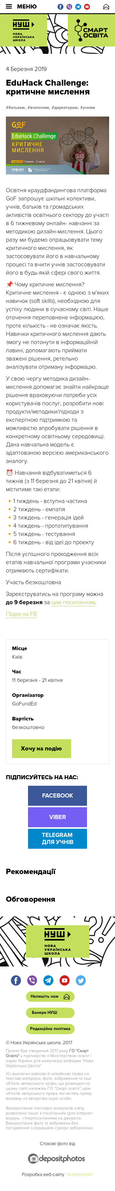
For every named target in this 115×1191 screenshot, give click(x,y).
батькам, (17, 107)
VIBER (57, 817)
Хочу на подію (41, 748)
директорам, (66, 107)
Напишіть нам (106, 6)
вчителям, (40, 107)
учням (89, 107)
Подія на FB (21, 614)
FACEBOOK (57, 795)
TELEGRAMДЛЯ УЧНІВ (57, 839)
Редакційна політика (50, 1028)
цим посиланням (73, 602)
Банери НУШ (44, 1012)
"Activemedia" (79, 1174)
